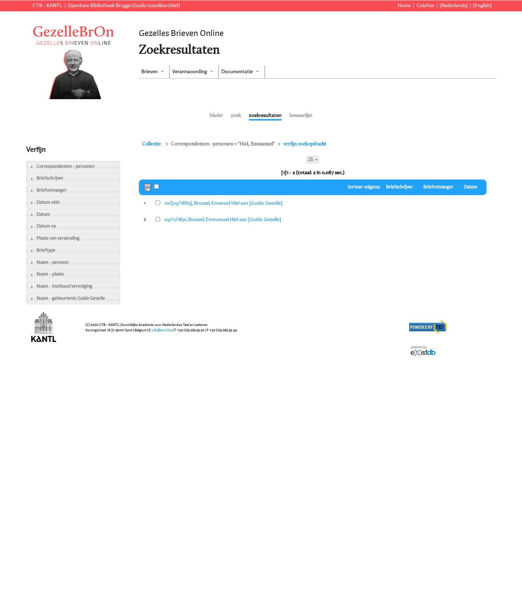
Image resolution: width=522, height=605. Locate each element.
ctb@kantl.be (162, 330)
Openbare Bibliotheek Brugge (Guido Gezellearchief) (124, 5)
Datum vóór (48, 202)
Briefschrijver (50, 178)
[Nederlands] (454, 5)
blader (216, 115)
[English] (482, 5)
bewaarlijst (300, 115)
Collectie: (152, 144)
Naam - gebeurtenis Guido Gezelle (71, 298)
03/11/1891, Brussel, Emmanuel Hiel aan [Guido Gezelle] (222, 219)
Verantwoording (189, 71)
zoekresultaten (265, 115)
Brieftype (46, 250)
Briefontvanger (52, 190)
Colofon (425, 5)
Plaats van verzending (58, 238)
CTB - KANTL (47, 5)
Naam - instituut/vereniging (64, 286)
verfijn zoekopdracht (304, 144)
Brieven (149, 71)
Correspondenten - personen (65, 166)
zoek (236, 115)
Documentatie (237, 71)
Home (404, 5)
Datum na (46, 226)
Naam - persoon (53, 262)
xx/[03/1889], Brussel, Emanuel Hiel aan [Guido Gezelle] (223, 203)
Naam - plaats (50, 274)
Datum (43, 214)
